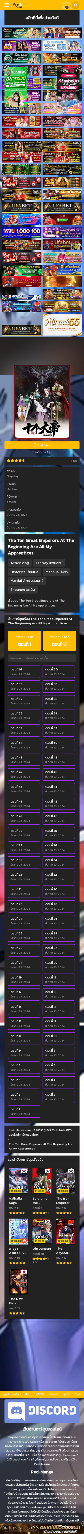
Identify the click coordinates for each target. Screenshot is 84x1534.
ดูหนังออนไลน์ (12, 1394)
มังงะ (28, 1394)
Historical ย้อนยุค (25, 572)
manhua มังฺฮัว (56, 572)
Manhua (12, 489)
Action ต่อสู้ (20, 563)
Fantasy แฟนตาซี (49, 563)
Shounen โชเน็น (23, 589)
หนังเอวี (53, 1394)
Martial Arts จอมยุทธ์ (27, 580)
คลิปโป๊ (40, 1394)
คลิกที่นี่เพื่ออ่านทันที (42, 18)
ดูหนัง (66, 1394)
